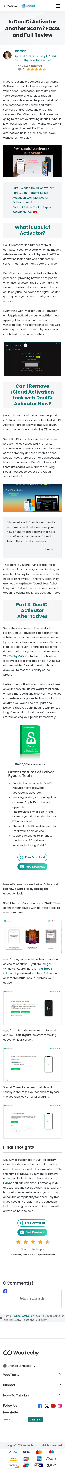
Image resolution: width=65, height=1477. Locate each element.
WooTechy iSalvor (15, 656)
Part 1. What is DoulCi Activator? (33, 188)
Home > (9, 1316)
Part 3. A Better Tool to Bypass (32, 207)
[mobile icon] (58, 6)
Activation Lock (22, 212)
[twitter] (46, 1406)
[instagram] (60, 1406)
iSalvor (7, 1183)
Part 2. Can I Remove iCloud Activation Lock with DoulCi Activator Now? (30, 197)
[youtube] (53, 1406)
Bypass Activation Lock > (28, 1316)
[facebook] (40, 1406)
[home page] (10, 7)
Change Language (20, 1366)
